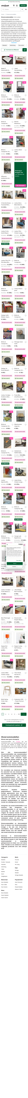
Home (2, 14)
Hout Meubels (4, 882)
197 (19, 714)
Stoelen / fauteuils (5, 862)
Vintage (17, 870)
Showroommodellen (11, 14)
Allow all (14, 563)
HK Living (17, 864)
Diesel (16, 862)
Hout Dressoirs (18, 882)
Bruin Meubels (4, 893)
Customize (14, 566)
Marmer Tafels (18, 889)
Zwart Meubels (5, 895)
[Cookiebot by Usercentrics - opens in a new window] (18, 544)
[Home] (6, 5)
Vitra (16, 884)
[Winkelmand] (13, 5)
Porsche (17, 859)
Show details (18, 560)
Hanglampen (4, 876)
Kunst (2, 874)
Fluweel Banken (19, 887)
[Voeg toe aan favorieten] (12, 69)
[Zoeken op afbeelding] (22, 9)
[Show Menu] (26, 9)
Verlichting (3, 867)
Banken (3, 871)
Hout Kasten (4, 887)
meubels (18, 741)
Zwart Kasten (4, 897)
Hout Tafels (4, 884)
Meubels (3, 859)
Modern (17, 872)
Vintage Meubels (19, 875)
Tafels (2, 869)
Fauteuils (3, 864)
